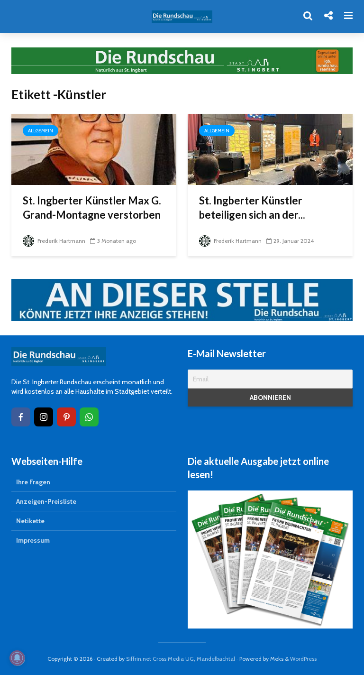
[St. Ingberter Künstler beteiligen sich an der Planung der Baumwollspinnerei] (270, 148)
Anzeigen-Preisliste (46, 501)
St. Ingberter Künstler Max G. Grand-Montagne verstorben (92, 207)
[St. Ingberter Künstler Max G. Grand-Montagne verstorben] (93, 148)
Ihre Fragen (33, 482)
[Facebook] (20, 416)
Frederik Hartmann (60, 240)
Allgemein (40, 131)
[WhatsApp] (89, 416)
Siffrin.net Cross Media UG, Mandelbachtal (180, 658)
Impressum (33, 540)
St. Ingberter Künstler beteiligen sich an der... (252, 207)
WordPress (303, 658)
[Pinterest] (66, 416)
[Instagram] (43, 416)
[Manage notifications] (17, 658)
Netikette (30, 521)
